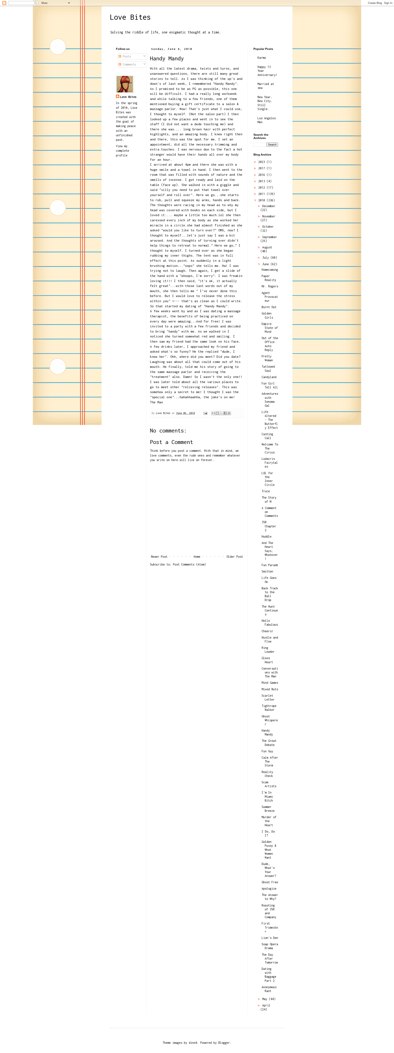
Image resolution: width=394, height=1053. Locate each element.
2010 (262, 200)
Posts (126, 56)
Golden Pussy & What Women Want (269, 849)
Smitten (267, 571)
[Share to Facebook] (225, 413)
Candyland (269, 377)
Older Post (235, 556)
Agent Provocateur (270, 296)
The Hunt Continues (270, 610)
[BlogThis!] (217, 413)
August (267, 247)
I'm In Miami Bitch (267, 796)
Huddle (266, 536)
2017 (262, 168)
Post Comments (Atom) (189, 564)
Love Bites (130, 17)
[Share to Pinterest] (229, 413)
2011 (262, 194)
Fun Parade (270, 565)
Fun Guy (267, 751)
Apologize (269, 888)
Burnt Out (269, 307)
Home (197, 556)
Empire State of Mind (270, 327)
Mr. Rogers (270, 286)
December (268, 206)
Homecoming (270, 269)
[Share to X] (221, 413)
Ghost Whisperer (270, 720)
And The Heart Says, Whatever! (270, 550)
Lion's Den (270, 937)
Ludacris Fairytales (270, 462)
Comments (128, 64)
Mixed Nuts (270, 689)
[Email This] (213, 413)
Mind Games (270, 682)
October (268, 226)
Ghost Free (270, 882)
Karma (262, 57)
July (266, 257)
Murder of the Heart (269, 821)
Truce (266, 491)
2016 (262, 175)
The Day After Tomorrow (270, 958)
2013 (262, 181)
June (266, 264)
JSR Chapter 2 (269, 526)
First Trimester (270, 927)
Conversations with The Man (270, 672)
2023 (262, 162)
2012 (262, 187)
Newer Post (159, 556)
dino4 (193, 1042)
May (265, 999)
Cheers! (267, 631)
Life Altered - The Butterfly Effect (270, 419)
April (266, 1005)
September (269, 237)
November (268, 216)
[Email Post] (205, 413)
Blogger (224, 1042)
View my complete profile (122, 150)
